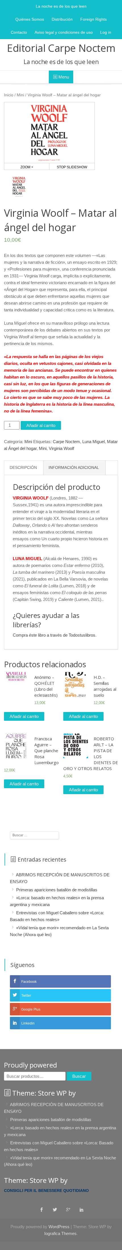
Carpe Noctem (66, 441)
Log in (105, 32)
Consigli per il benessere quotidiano (46, 1190)
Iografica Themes (60, 1233)
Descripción (23, 467)
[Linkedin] (81, 1209)
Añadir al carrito (40, 425)
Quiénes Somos (29, 19)
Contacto (19, 32)
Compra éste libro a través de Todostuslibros (54, 635)
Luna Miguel (93, 441)
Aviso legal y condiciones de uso (64, 32)
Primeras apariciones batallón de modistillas (56, 889)
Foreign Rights (93, 19)
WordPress (59, 1226)
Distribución (62, 19)
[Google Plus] (68, 1209)
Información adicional (74, 467)
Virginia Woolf (61, 448)
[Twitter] (54, 1209)
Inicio (8, 95)
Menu (63, 77)
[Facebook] (41, 1209)
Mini (20, 95)
